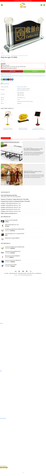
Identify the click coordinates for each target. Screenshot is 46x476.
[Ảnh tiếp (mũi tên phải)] (4, 474)
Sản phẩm (8, 55)
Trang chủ (3, 55)
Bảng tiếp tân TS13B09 (23, 129)
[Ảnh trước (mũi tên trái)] (1, 474)
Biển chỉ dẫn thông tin (23, 55)
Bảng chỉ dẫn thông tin (6, 75)
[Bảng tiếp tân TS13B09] (23, 119)
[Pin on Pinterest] (10, 79)
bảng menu (17, 75)
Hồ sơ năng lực (38, 273)
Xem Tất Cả (41, 138)
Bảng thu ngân (20, 86)
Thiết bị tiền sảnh (14, 55)
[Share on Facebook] (4, 79)
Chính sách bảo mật (13, 273)
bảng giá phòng (12, 75)
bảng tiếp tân (41, 75)
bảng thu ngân (36, 75)
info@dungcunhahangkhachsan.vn (10, 213)
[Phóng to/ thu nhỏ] (4, 469)
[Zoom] (2, 53)
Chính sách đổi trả (31, 273)
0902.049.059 (9, 205)
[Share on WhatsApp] (2, 79)
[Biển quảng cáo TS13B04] (8, 119)
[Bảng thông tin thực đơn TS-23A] (38, 119)
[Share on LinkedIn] (12, 79)
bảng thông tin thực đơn (30, 75)
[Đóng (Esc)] (1, 469)
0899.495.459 (9, 207)
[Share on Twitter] (6, 79)
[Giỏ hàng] (44, 5)
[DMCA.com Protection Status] (4, 467)
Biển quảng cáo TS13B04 (7, 129)
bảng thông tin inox (23, 75)
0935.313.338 (9, 211)
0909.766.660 (12, 71)
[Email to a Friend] (8, 79)
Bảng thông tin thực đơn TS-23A (38, 129)
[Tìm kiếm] (41, 5)
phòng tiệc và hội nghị (7, 76)
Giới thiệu (6, 273)
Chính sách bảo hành (22, 273)
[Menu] (2, 5)
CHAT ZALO (34, 71)
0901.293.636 (9, 209)
